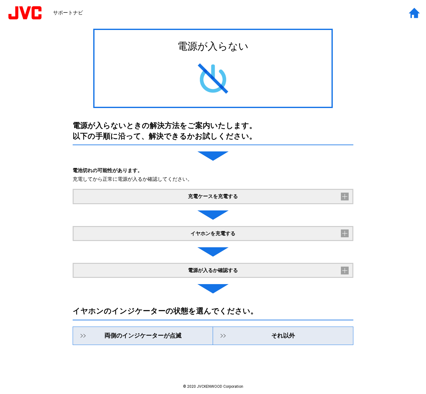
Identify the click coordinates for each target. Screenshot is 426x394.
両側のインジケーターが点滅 (143, 335)
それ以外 (283, 335)
